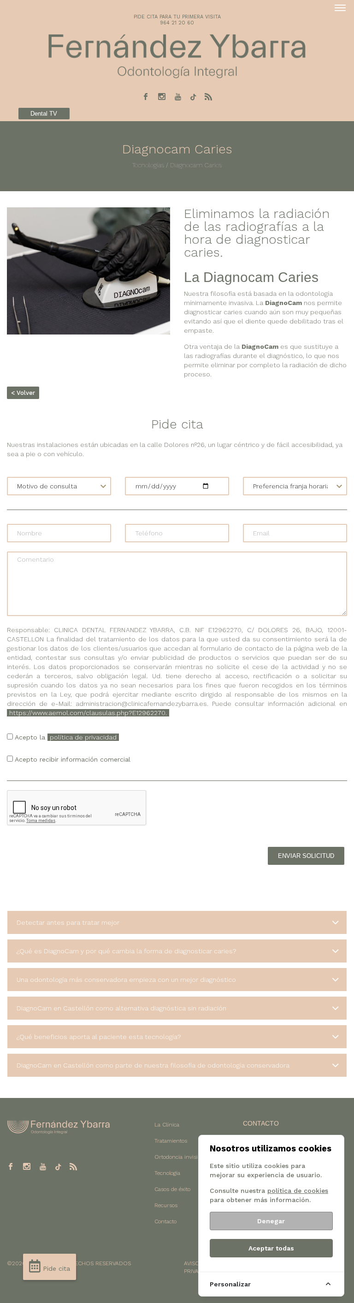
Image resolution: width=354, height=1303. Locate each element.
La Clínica (166, 1124)
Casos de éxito (172, 1189)
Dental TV (43, 113)
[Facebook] (145, 97)
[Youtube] (178, 97)
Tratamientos (170, 1141)
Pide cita (55, 1268)
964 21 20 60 (177, 23)
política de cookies (297, 1190)
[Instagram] (161, 97)
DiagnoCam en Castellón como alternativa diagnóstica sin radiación (121, 1008)
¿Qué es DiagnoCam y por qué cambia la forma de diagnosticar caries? (126, 951)
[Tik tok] (193, 97)
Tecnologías (148, 165)
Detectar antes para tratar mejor (68, 922)
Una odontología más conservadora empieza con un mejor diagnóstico (126, 979)
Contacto (165, 1221)
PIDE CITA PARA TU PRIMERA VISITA (177, 17)
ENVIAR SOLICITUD (306, 855)
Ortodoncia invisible (179, 1157)
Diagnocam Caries (195, 165)
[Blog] (208, 97)
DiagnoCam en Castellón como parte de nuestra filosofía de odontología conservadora (153, 1065)
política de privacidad (83, 737)
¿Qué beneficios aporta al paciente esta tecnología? (99, 1036)
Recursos (165, 1205)
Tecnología (167, 1173)
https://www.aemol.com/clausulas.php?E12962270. (88, 712)
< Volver (23, 392)
